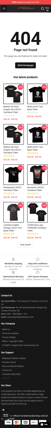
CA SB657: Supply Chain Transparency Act (20, 345)
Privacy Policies (9, 337)
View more (25, 245)
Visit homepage (25, 65)
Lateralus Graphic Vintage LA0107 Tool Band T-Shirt (12, 228)
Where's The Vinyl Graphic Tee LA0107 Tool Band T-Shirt (12, 109)
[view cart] (47, 8)
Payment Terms (9, 362)
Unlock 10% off (5, 415)
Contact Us (7, 370)
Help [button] (46, 424)
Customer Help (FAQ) (11, 374)
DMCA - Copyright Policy (12, 341)
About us (6, 329)
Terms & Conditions (10, 333)
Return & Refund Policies (13, 366)
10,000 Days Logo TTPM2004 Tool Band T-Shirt (36, 228)
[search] (42, 8)
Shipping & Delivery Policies (14, 358)
